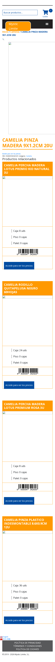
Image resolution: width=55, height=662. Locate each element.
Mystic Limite (13, 26)
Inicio (5, 31)
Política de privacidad (27, 642)
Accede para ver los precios (11, 154)
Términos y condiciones (27, 645)
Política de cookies (27, 649)
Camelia (14, 31)
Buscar (35, 12)
